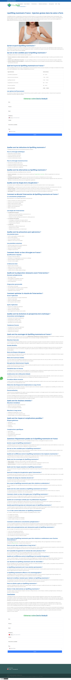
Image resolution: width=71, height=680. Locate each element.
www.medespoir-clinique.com (16, 675)
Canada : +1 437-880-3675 (13, 669)
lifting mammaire (15, 543)
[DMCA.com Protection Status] (4, 679)
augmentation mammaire (39, 174)
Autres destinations (21, 6)
